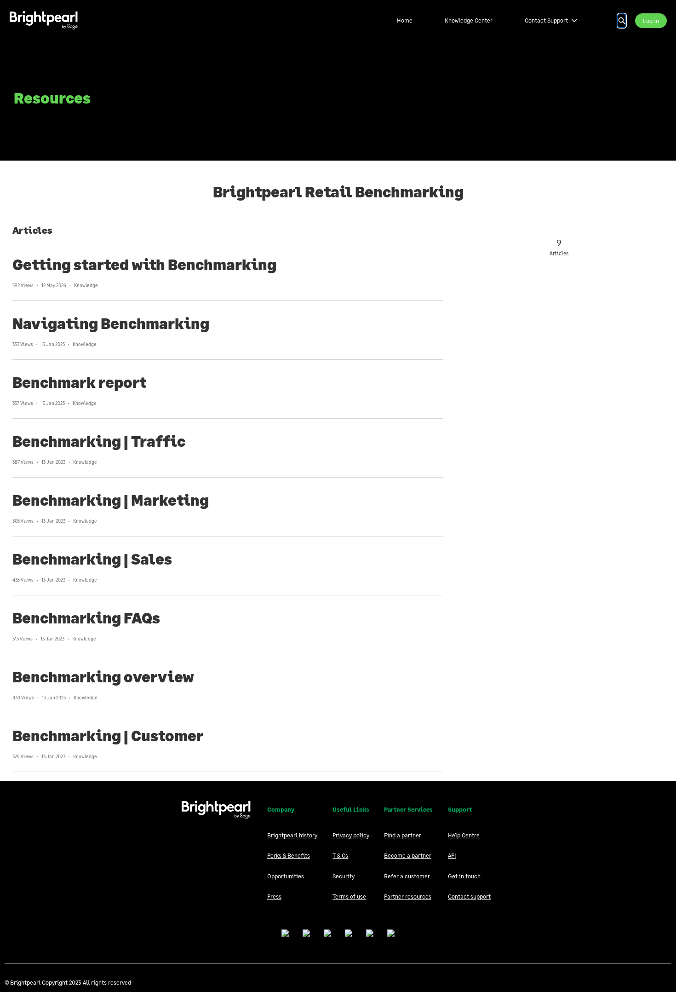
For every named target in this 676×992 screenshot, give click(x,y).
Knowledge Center (469, 20)
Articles (32, 230)
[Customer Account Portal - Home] (43, 20)
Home (404, 20)
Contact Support (546, 20)
